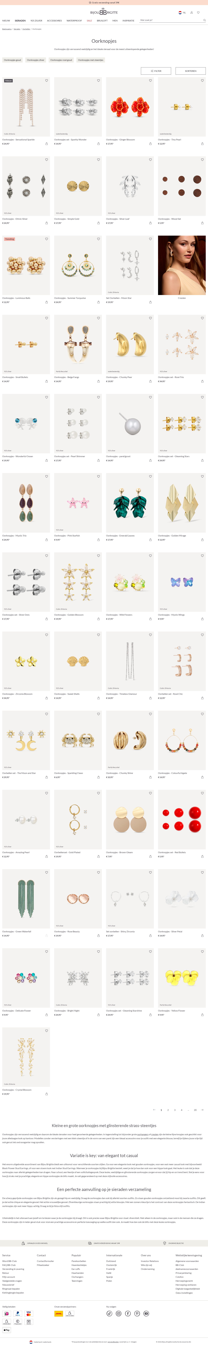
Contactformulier (45, 1261)
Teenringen (77, 1280)
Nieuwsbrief (8, 1284)
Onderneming (148, 1269)
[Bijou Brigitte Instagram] (118, 1313)
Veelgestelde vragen (12, 1280)
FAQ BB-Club (9, 1265)
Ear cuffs (76, 1269)
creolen (154, 1134)
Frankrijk (110, 1269)
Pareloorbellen (79, 1261)
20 (195, 1110)
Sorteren (190, 71)
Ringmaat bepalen (11, 1288)
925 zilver (36, 20)
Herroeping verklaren (186, 1284)
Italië (108, 1273)
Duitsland (111, 1261)
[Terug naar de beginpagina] (104, 11)
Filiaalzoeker (43, 1265)
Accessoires (54, 20)
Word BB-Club (9, 1261)
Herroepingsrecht (184, 1280)
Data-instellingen (184, 1293)
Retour (5, 1273)
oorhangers (142, 1134)
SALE (89, 20)
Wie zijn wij (146, 1265)
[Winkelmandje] (205, 12)
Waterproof (74, 20)
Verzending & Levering (13, 1269)
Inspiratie (128, 20)
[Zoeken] (204, 20)
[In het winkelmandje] (46, 143)
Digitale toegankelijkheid (188, 1288)
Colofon (180, 1276)
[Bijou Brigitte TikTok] (109, 1313)
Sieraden (20, 20)
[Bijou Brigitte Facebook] (128, 1313)
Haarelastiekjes (79, 1265)
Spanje (109, 1276)
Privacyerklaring (183, 1273)
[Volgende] (202, 1110)
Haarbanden (78, 1273)
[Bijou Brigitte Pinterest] (137, 1313)
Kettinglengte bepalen (13, 1292)
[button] (191, 12)
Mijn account (8, 1276)
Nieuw (6, 20)
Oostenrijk (111, 1265)
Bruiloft (102, 20)
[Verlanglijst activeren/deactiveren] (46, 80)
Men (115, 20)
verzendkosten (113, 1342)
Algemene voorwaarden (187, 1261)
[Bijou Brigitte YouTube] (146, 1313)
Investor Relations (150, 1261)
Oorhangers (77, 1276)
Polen (109, 1280)
